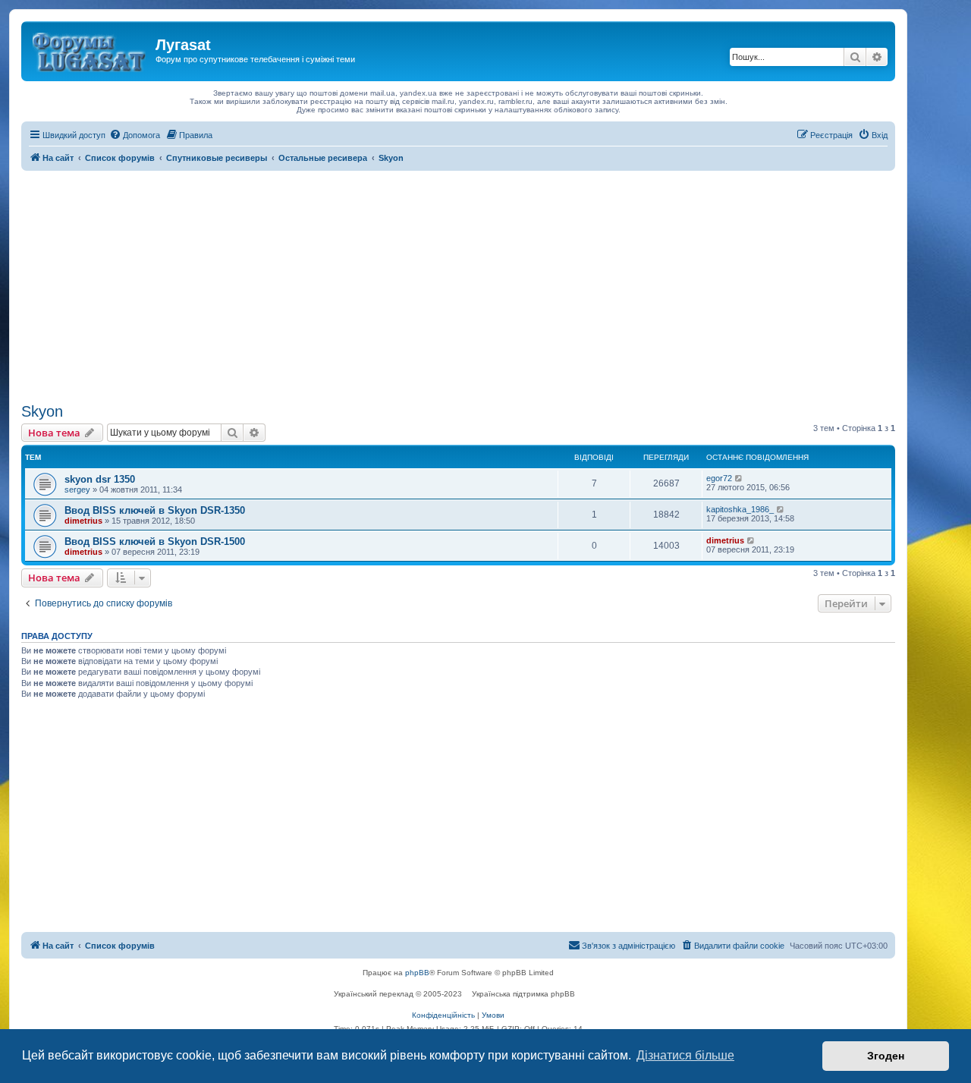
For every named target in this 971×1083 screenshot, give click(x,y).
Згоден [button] (885, 1056)
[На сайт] (90, 49)
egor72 (719, 478)
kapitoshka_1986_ (740, 509)
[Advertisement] (458, 284)
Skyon (42, 411)
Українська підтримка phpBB (523, 994)
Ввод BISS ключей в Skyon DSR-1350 (154, 510)
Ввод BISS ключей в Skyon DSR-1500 (154, 541)
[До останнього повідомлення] (739, 478)
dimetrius (83, 520)
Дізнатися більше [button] (685, 1055)
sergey (77, 489)
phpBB (417, 972)
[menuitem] (134, 135)
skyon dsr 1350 (99, 479)
